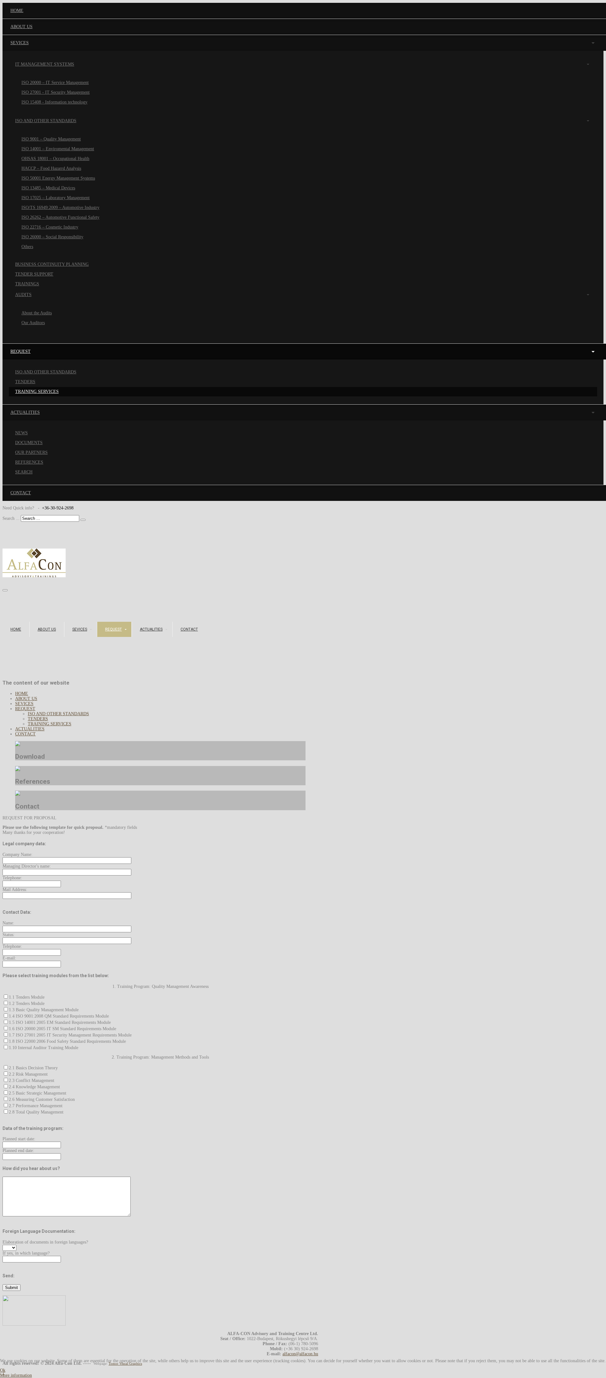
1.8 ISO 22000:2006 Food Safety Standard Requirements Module (67, 1041)
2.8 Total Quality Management (36, 1112)
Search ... (11, 518)
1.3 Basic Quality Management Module (44, 1009)
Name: (8, 923)
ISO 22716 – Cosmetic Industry (49, 227)
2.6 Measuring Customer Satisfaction (42, 1099)
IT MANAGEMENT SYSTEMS (44, 64)
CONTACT (189, 629)
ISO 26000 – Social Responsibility (52, 237)
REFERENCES (29, 462)
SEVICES (79, 629)
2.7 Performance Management (35, 1105)
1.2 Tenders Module (27, 1003)
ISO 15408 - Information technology (54, 102)
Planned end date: (18, 1150)
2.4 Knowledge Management (34, 1086)
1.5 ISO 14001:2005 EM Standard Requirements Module (60, 1022)
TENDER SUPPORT (34, 274)
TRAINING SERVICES (37, 391)
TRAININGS (27, 284)
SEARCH (24, 472)
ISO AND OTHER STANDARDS (45, 120)
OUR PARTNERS (31, 452)
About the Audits (36, 313)
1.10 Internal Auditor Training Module (43, 1047)
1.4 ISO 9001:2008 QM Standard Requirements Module (59, 1016)
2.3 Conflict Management (31, 1080)
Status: (9, 934)
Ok (2, 1370)
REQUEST (113, 629)
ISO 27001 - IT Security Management (55, 92)
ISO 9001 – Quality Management (51, 139)
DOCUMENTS (29, 442)
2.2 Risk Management (28, 1074)
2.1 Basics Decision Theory (33, 1068)
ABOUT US (47, 629)
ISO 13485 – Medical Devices (48, 188)
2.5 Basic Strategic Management (37, 1093)
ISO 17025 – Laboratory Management (55, 197)
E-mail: (9, 958)
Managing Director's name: (27, 866)
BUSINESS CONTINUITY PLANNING (52, 264)
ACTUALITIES (151, 629)
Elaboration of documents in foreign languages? (45, 1242)
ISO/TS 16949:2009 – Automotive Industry (60, 207)
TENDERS (25, 381)
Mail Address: (15, 889)
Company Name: (18, 854)
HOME (15, 629)
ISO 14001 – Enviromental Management (57, 148)
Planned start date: (19, 1139)
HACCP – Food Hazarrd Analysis (51, 168)
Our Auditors (33, 322)
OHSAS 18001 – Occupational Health (55, 158)
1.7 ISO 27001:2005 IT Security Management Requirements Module (70, 1035)
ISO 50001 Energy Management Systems (58, 178)
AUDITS (23, 294)
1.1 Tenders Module (27, 997)
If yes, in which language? (26, 1253)
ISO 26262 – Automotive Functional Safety (60, 217)
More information (16, 1375)
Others (27, 246)
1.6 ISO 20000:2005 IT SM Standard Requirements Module (62, 1028)
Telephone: (12, 878)
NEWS (21, 433)
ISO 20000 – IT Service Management (55, 82)
